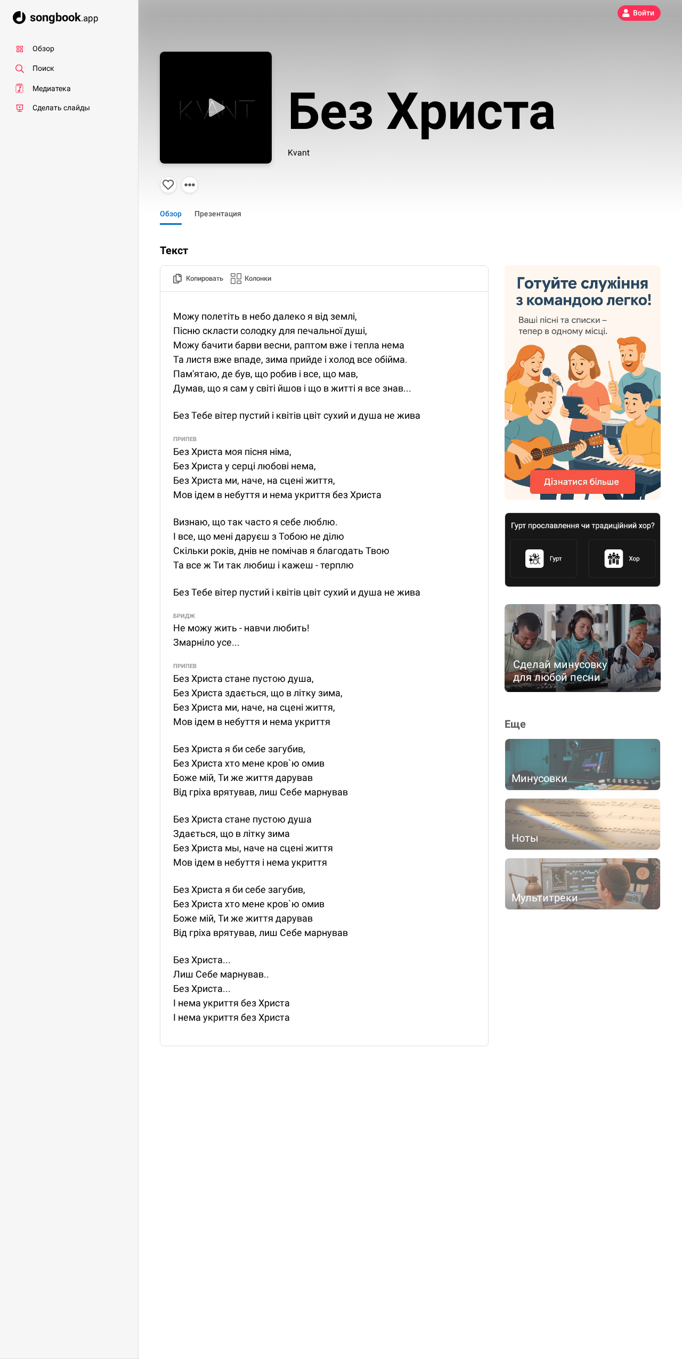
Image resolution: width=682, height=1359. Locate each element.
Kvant (299, 153)
